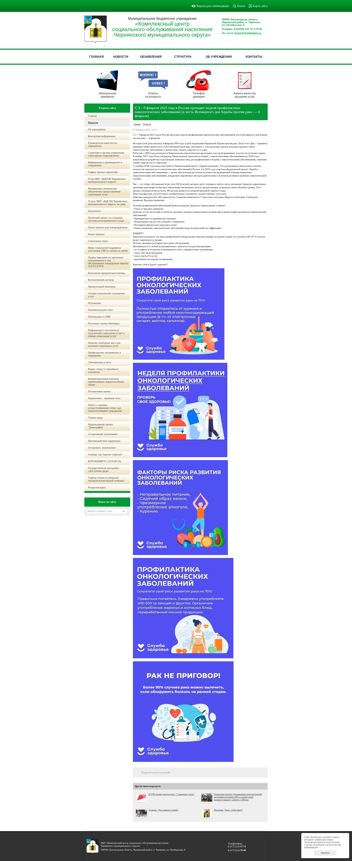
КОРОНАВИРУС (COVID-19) (104, 461)
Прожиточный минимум (101, 286)
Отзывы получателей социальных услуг (106, 295)
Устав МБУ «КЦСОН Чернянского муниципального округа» (107, 180)
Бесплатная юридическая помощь (106, 273)
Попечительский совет (100, 310)
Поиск (241, 6)
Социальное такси (98, 241)
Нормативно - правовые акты (104, 398)
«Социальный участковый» (103, 434)
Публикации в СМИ (99, 316)
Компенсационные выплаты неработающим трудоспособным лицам (106, 381)
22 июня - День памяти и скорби (163, 810)
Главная (92, 116)
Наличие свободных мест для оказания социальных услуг (104, 344)
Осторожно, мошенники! (102, 447)
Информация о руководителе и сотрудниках (105, 164)
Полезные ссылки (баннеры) (103, 323)
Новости (93, 122)
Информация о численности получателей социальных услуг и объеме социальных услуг (106, 333)
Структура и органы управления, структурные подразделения (106, 154)
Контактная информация (101, 136)
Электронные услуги (99, 362)
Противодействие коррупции (104, 441)
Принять (325, 853)
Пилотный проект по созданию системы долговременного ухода (106, 219)
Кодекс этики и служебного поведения (103, 370)
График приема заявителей (103, 172)
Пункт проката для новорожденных (107, 227)
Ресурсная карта (97, 487)
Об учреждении (96, 129)
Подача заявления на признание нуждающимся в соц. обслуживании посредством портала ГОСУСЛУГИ (108, 262)
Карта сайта (260, 6)
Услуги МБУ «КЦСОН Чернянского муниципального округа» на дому (107, 203)
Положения (94, 303)
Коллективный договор (101, 280)
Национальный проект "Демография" (100, 426)
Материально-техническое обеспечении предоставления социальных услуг (104, 191)
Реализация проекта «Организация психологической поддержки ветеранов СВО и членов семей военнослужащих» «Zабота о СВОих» (238, 797)
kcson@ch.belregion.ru (248, 33)
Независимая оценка (99, 391)
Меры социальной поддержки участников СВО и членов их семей (108, 249)
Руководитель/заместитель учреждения (102, 144)
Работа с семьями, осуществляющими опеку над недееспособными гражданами (105, 408)
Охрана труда (95, 417)
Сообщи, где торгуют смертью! (105, 454)
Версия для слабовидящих (213, 6)
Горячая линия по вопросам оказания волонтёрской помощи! (106, 479)
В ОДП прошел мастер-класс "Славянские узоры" (171, 794)
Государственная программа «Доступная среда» (103, 469)
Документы (94, 211)
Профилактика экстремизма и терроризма (104, 354)
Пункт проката (96, 234)
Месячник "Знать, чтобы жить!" (228, 810)
